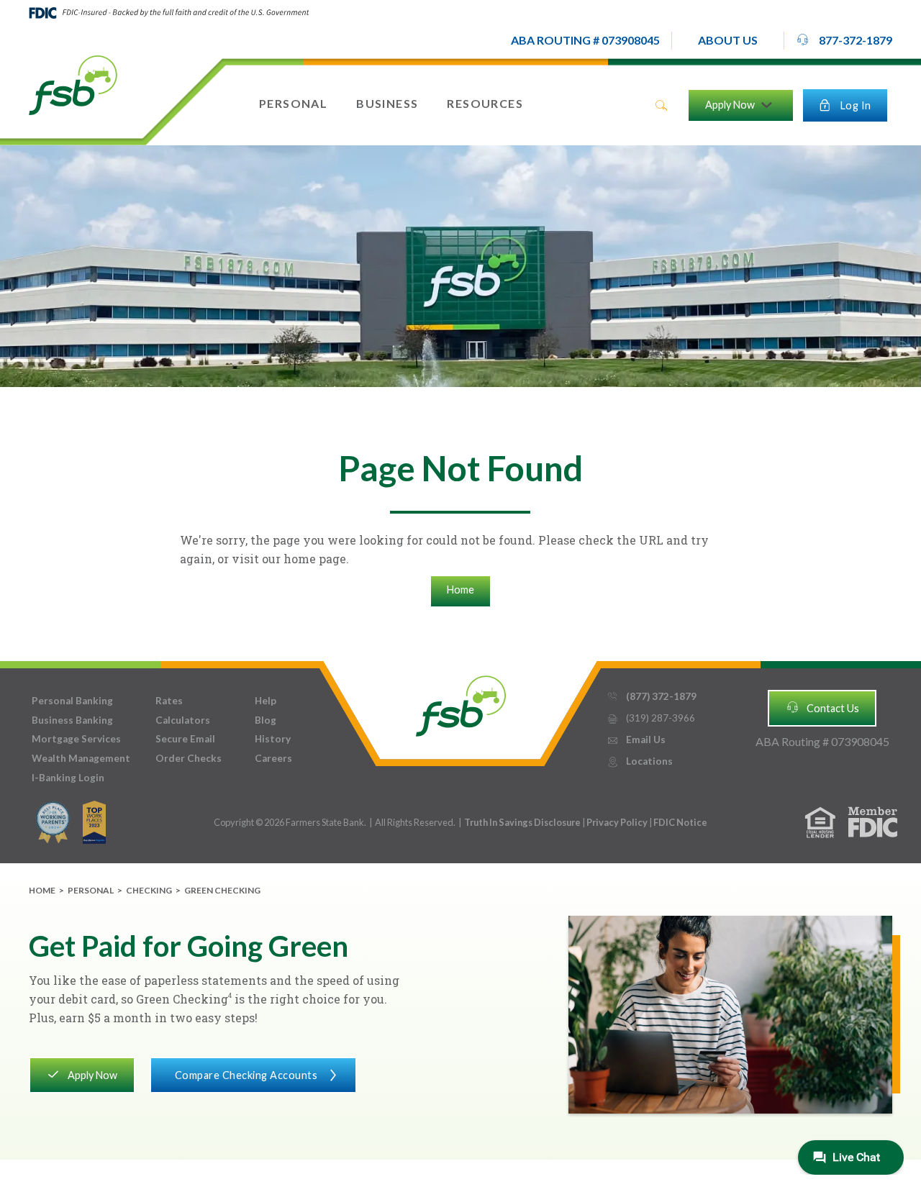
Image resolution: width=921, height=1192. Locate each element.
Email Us (636, 739)
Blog (265, 720)
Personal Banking (72, 700)
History (273, 739)
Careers (273, 758)
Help (265, 700)
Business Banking (72, 720)
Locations (640, 761)
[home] (73, 84)
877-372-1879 (844, 40)
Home (460, 589)
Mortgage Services (76, 739)
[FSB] (461, 702)
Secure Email (185, 739)
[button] (728, 41)
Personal (91, 890)
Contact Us (822, 707)
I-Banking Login (68, 777)
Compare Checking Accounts (257, 1075)
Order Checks (188, 758)
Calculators (182, 720)
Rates (169, 700)
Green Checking (222, 890)
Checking (149, 890)
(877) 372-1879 (652, 696)
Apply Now (81, 1074)
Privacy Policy (617, 822)
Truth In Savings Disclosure (522, 822)
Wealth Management (81, 758)
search (661, 106)
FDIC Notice (680, 822)
